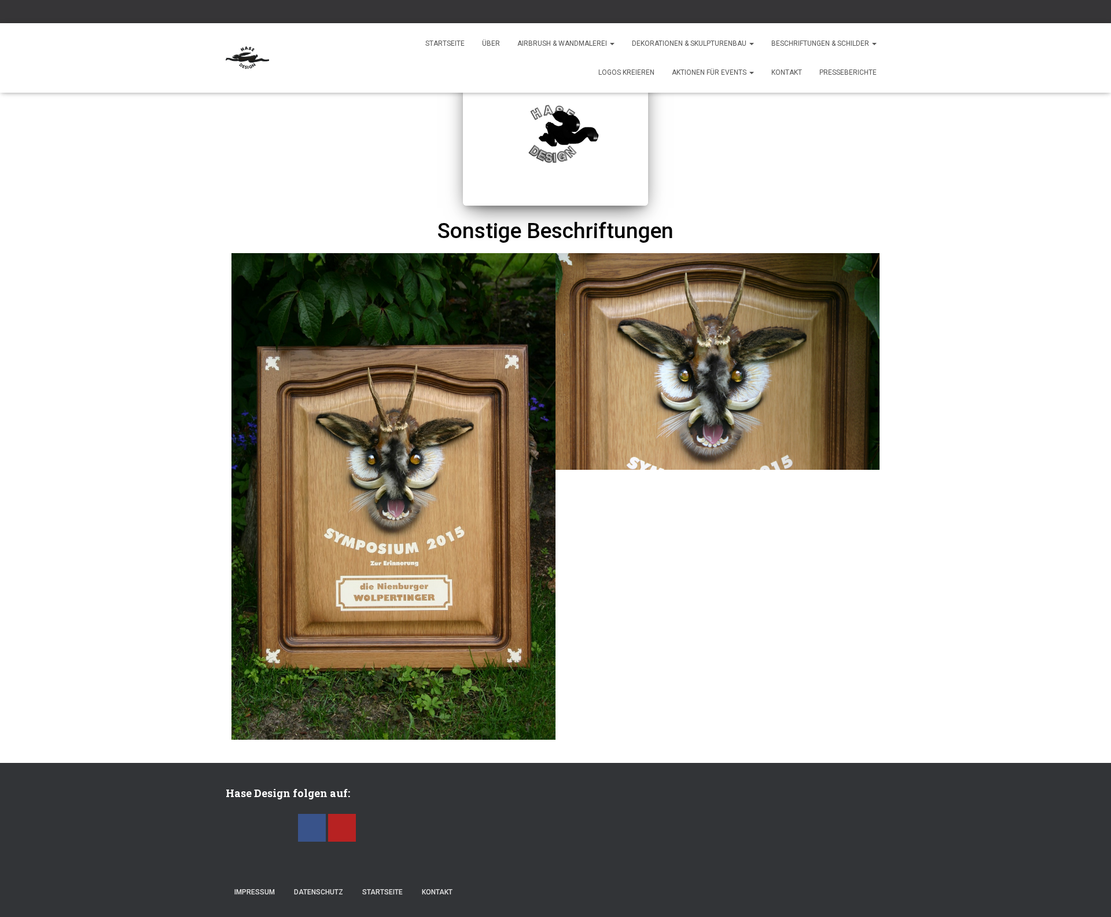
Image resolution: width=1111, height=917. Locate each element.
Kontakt (786, 72)
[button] (242, 496)
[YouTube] (342, 828)
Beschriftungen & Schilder (821, 43)
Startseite (445, 43)
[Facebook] (312, 828)
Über (491, 43)
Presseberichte (848, 72)
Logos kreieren (626, 72)
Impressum (254, 892)
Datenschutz (318, 892)
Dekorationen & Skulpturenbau (690, 43)
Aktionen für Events (710, 72)
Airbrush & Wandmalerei (563, 43)
